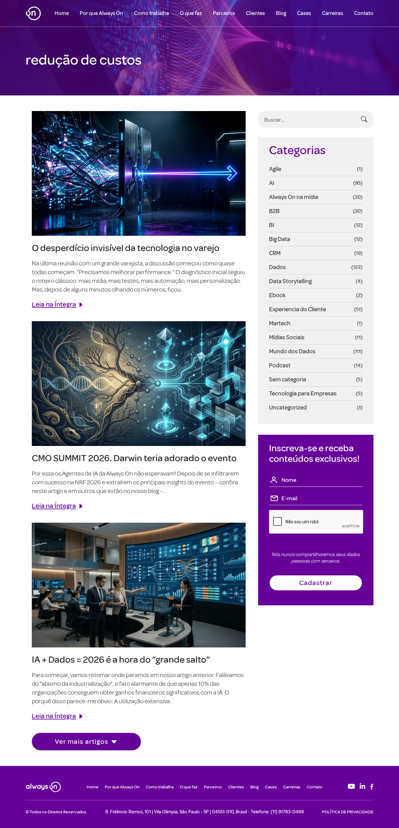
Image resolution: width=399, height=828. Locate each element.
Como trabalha (151, 13)
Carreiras (332, 13)
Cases (304, 13)
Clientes (255, 13)
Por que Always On (101, 13)
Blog (281, 13)
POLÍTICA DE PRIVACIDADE (347, 812)
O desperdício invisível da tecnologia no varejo (125, 247)
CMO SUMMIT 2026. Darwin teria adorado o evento (134, 458)
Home (62, 13)
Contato (363, 13)
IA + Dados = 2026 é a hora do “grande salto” (121, 659)
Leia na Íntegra (54, 303)
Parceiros (224, 13)
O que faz (191, 13)
